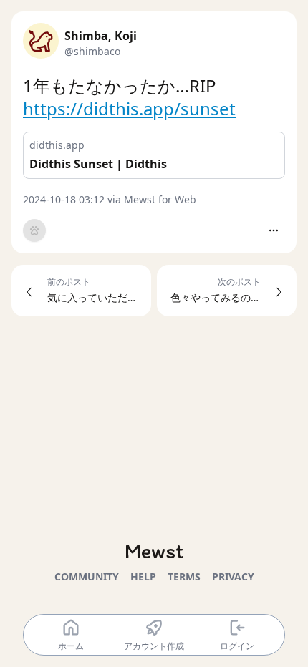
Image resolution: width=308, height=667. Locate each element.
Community (86, 576)
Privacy (233, 576)
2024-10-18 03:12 (64, 199)
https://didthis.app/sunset (129, 108)
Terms (184, 576)
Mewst (154, 550)
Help (143, 576)
